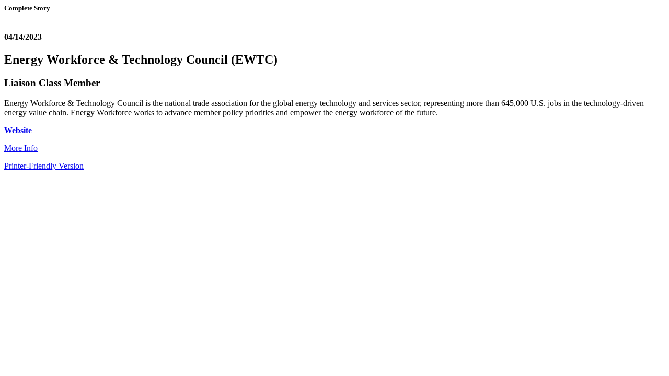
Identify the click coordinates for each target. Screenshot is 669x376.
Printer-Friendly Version (44, 165)
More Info (21, 148)
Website (18, 130)
